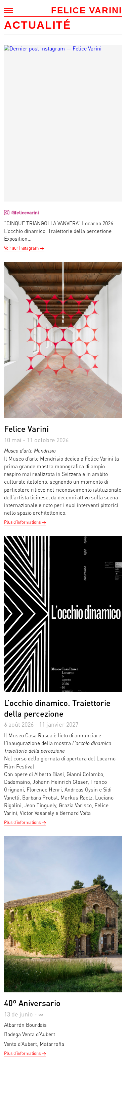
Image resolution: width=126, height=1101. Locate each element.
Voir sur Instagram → (24, 248)
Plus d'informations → (25, 522)
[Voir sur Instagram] (63, 123)
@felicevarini (25, 212)
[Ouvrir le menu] (8, 10)
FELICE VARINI (86, 10)
